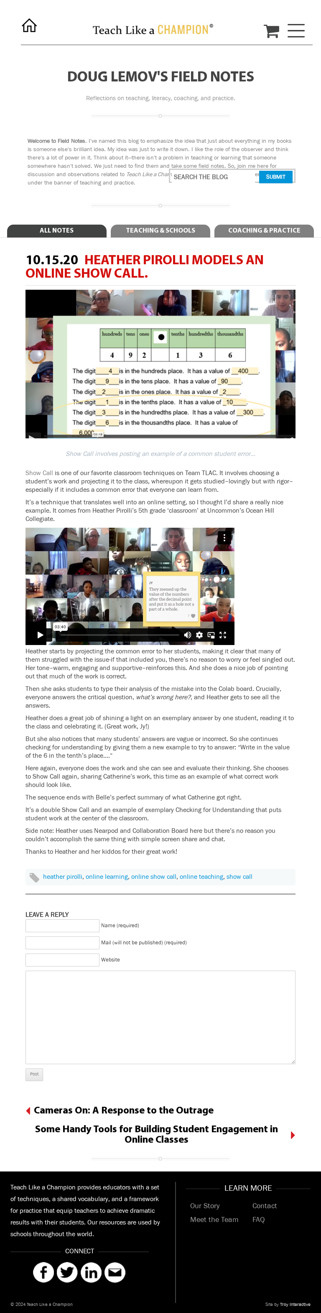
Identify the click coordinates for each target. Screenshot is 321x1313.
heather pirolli (62, 877)
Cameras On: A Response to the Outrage (124, 1111)
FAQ (258, 1219)
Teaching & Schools (160, 231)
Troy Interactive (295, 1305)
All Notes (57, 231)
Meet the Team (214, 1219)
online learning (107, 877)
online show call (153, 877)
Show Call (39, 473)
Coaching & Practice (264, 231)
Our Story (204, 1206)
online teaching (201, 877)
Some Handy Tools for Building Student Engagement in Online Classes (156, 1135)
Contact (264, 1206)
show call (239, 877)
